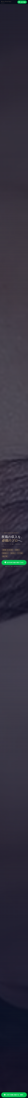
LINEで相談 (23, 2)
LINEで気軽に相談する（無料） (15, 1095)
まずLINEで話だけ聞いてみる (15, 562)
